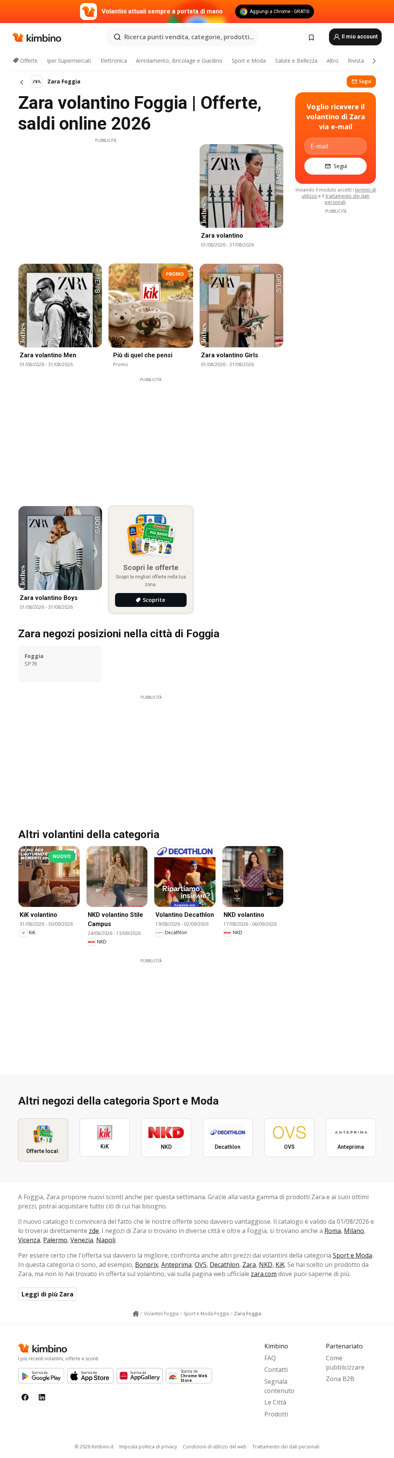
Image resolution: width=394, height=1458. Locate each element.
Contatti (276, 1369)
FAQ (270, 1358)
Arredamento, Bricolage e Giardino (179, 60)
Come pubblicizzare (345, 1362)
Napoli (105, 1240)
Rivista (356, 60)
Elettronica (113, 60)
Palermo (55, 1240)
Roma (332, 1230)
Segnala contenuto (279, 1386)
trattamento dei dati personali (347, 199)
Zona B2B (340, 1379)
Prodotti (276, 1414)
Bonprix (146, 1264)
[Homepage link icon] (136, 1314)
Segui (365, 81)
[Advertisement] (105, 197)
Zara (249, 1264)
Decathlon (224, 1264)
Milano (354, 1230)
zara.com (264, 1274)
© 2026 (94, 1446)
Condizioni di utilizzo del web (215, 1446)
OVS (201, 1264)
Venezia (81, 1240)
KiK (280, 1264)
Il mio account (359, 36)
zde (94, 1230)
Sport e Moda (249, 60)
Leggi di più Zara (47, 1294)
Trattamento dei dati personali (285, 1446)
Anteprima (176, 1264)
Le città (275, 1402)
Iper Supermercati (69, 60)
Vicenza (29, 1240)
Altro (333, 60)
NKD (265, 1264)
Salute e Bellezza (296, 60)
